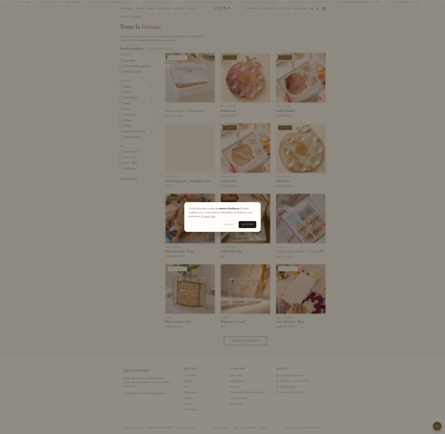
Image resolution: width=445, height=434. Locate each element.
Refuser (228, 224)
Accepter (247, 224)
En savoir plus (208, 216)
